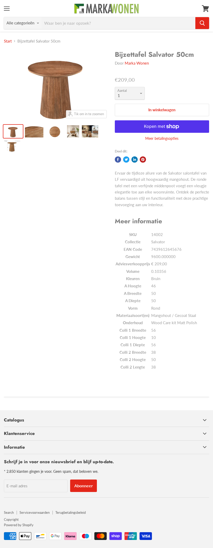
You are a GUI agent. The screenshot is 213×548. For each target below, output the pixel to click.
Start (8, 41)
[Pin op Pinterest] (143, 159)
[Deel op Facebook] (118, 159)
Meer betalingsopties (161, 138)
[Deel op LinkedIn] (134, 159)
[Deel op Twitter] (126, 159)
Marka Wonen (137, 63)
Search (9, 512)
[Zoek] (202, 23)
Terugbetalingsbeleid (70, 512)
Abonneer (83, 485)
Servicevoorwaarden (34, 512)
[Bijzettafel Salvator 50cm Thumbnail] (13, 131)
